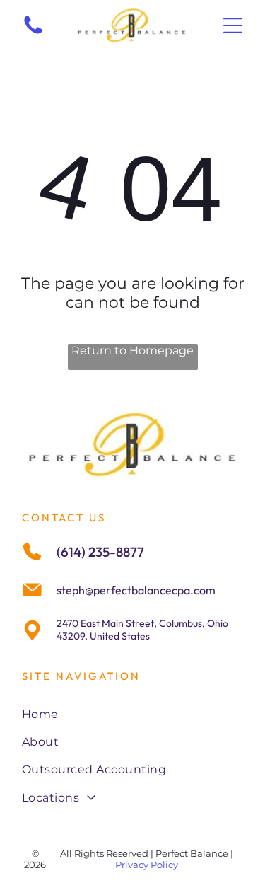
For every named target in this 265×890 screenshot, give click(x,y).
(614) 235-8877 (100, 551)
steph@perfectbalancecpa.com (136, 590)
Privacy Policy (146, 864)
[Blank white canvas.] (33, 33)
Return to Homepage (132, 350)
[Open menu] (232, 25)
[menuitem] (132, 713)
